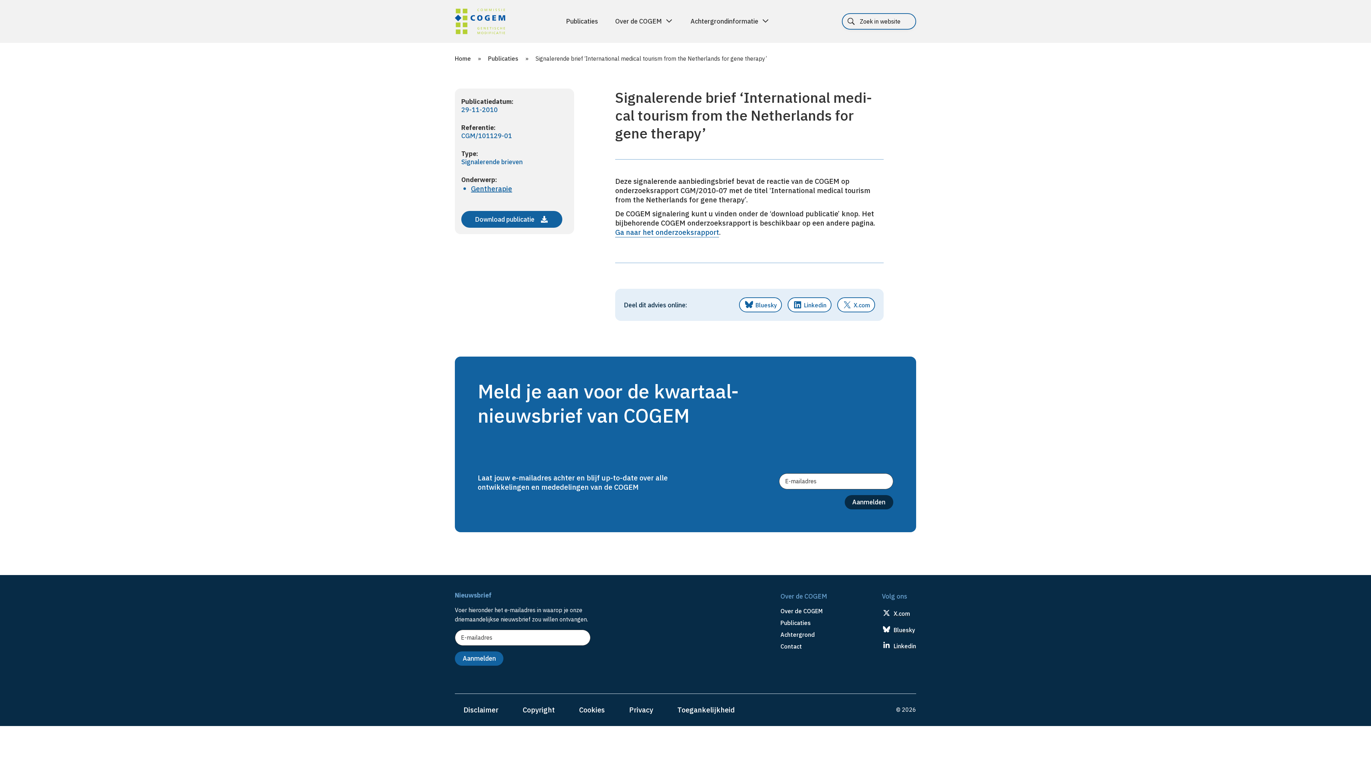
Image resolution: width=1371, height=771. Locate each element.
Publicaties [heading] (795, 622)
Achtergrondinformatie (724, 21)
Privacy (641, 709)
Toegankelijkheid (706, 709)
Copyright (539, 709)
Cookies (592, 709)
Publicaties (582, 21)
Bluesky (766, 305)
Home (463, 58)
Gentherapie (491, 188)
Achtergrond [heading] (797, 634)
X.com (862, 305)
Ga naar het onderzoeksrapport (667, 232)
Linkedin (815, 305)
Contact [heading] (791, 646)
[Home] (480, 22)
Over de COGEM (638, 21)
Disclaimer (480, 709)
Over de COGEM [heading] (801, 611)
